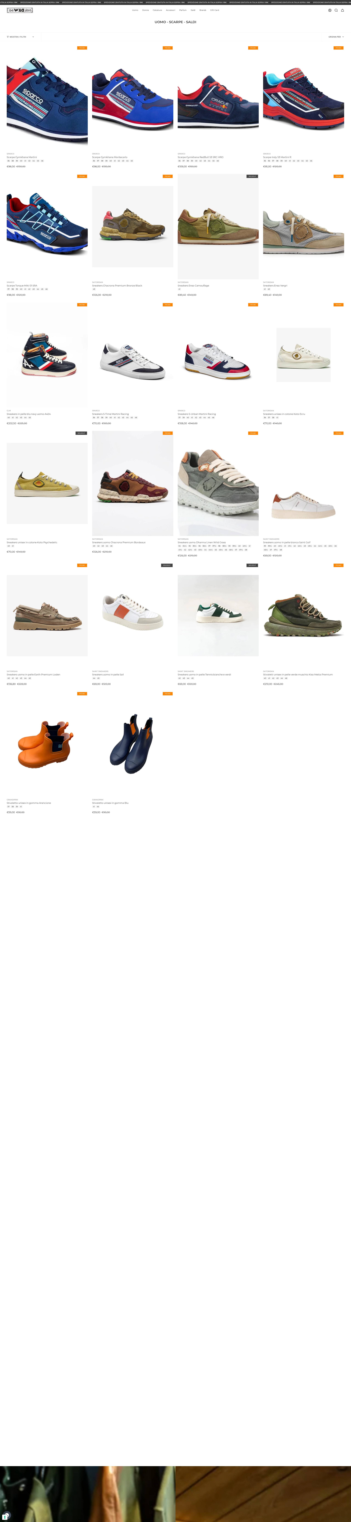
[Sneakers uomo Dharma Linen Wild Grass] (218, 483)
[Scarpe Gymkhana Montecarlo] (132, 98)
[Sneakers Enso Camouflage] (218, 226)
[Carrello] (342, 10)
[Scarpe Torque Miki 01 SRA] (47, 226)
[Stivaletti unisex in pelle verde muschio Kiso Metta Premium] (303, 615)
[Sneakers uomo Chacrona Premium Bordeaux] (132, 483)
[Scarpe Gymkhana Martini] (47, 98)
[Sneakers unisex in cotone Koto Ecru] (303, 355)
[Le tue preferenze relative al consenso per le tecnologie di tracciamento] (4, 1517)
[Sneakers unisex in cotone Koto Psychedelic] (47, 483)
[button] (135, 10)
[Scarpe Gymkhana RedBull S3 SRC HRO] (218, 98)
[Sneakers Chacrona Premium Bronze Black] (132, 226)
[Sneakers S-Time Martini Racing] (132, 355)
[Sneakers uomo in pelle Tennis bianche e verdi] (218, 615)
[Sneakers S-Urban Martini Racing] (218, 355)
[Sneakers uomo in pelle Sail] (132, 615)
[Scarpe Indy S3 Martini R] (303, 98)
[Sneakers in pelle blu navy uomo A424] (47, 355)
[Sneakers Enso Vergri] (303, 226)
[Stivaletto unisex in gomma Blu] (132, 744)
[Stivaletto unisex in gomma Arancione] (47, 744)
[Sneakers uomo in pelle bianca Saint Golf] (303, 483)
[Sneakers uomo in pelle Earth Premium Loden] (47, 615)
